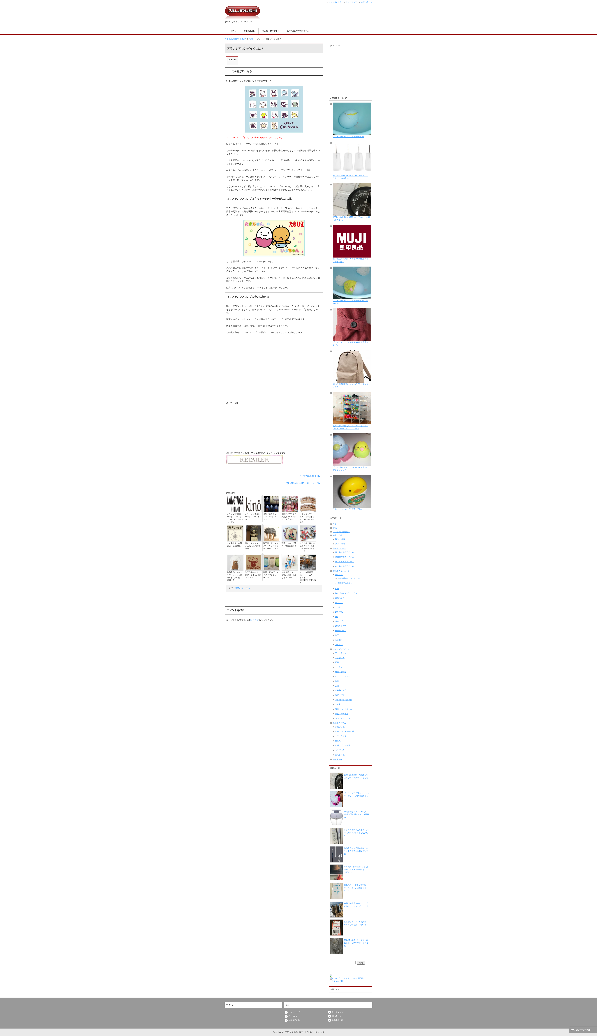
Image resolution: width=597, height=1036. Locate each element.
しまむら (339, 640)
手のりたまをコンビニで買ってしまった (349, 509)
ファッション (340, 653)
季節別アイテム (339, 548)
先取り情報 (337, 535)
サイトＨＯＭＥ (335, 2)
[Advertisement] (274, 369)
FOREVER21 (340, 631)
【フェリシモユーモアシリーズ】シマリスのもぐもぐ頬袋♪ (307, 518)
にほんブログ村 (336, 981)
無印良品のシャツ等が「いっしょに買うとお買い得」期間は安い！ (234, 576)
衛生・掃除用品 (341, 714)
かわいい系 (340, 727)
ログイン (254, 620)
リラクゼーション (342, 718)
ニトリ (338, 607)
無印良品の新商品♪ (345, 583)
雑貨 (337, 662)
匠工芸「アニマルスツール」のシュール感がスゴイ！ (270, 546)
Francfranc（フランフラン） (347, 593)
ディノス (339, 603)
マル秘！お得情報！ (270, 31)
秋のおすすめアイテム (344, 561)
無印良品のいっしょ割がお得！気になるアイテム (289, 575)
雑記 (335, 528)
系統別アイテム (339, 723)
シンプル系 (340, 750)
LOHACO (339, 612)
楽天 (337, 635)
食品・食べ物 (340, 672)
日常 (335, 524)
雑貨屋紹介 (337, 759)
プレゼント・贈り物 (343, 700)
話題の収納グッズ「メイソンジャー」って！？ (270, 575)
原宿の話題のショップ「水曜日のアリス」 (270, 516)
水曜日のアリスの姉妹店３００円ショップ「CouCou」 (290, 516)
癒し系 (338, 741)
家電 (337, 686)
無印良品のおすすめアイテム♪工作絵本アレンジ (253, 575)
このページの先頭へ (583, 1030)
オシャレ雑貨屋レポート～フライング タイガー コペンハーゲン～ (235, 518)
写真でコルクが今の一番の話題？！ (289, 544)
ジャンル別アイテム (341, 649)
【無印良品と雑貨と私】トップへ (303, 483)
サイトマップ (294, 1012)
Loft (336, 617)
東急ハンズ (340, 598)
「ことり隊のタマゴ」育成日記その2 (348, 137)
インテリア (340, 658)
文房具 (338, 704)
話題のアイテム (242, 588)
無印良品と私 (249, 31)
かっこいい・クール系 (344, 731)
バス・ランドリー (342, 676)
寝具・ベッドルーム (343, 709)
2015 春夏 (340, 539)
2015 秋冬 (340, 544)
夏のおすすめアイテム (344, 557)
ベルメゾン (340, 621)
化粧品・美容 (340, 690)
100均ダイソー (341, 626)
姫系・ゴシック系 (342, 745)
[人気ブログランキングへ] (331, 976)
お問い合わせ (366, 2)
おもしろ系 (340, 755)
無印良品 (339, 575)
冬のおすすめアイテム (344, 566)
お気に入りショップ (341, 571)
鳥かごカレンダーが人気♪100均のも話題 (253, 546)
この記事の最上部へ (310, 476)
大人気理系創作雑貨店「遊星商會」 (234, 544)
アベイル (339, 645)
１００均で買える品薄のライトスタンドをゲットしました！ (307, 547)
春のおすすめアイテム (344, 552)
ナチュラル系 (340, 736)
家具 (337, 681)
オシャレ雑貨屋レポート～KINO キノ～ (253, 516)
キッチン (339, 667)
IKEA (337, 589)
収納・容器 (340, 695)
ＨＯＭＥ (232, 31)
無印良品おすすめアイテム (298, 31)
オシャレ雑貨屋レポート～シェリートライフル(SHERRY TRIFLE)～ (308, 577)
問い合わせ (293, 1016)
